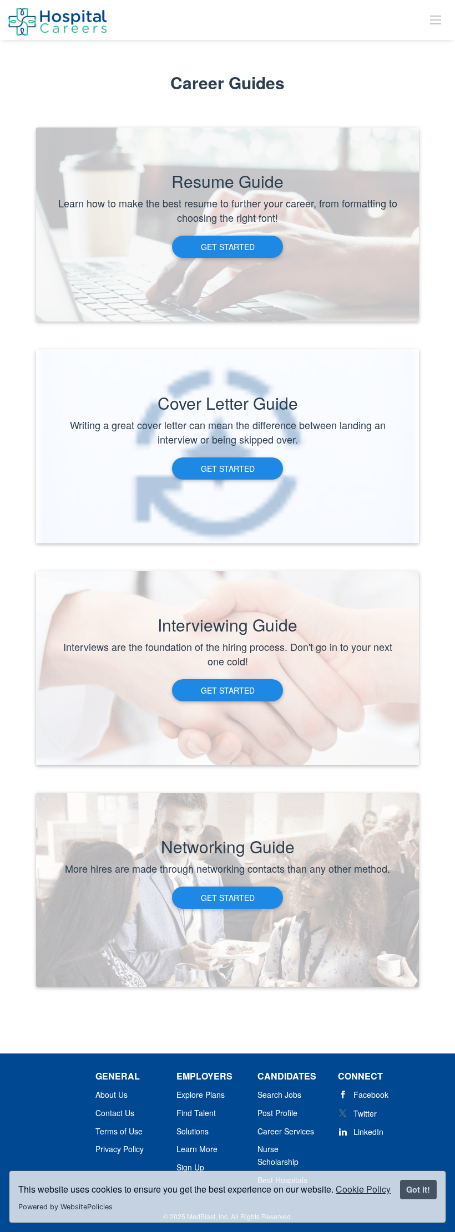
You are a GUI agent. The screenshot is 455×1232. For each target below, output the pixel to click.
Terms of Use (119, 1131)
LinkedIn (368, 1131)
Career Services (285, 1131)
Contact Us (114, 1112)
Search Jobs (279, 1094)
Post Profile (277, 1112)
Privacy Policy (119, 1148)
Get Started (228, 246)
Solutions (192, 1131)
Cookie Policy (363, 1189)
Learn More (197, 1148)
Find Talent (196, 1112)
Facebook (370, 1094)
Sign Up (190, 1167)
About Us (111, 1094)
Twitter (365, 1113)
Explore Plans (200, 1094)
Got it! (418, 1189)
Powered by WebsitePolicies (65, 1207)
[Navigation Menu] (435, 19)
